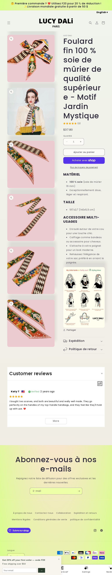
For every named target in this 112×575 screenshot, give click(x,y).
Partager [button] (71, 330)
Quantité (67, 136)
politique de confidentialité (85, 519)
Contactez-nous (44, 513)
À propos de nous (22, 513)
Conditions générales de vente (50, 519)
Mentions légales (21, 519)
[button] (9, 23)
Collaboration (63, 513)
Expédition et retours (85, 513)
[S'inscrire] (79, 491)
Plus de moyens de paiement (84, 167)
